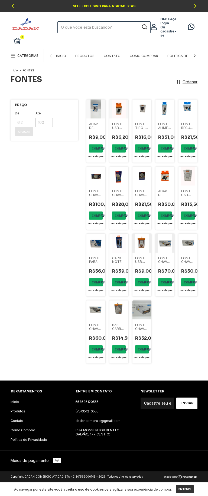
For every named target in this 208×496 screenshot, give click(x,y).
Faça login (168, 21)
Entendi (184, 489)
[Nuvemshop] (180, 477)
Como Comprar (144, 56)
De (17, 113)
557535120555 (87, 402)
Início (61, 56)
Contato (112, 56)
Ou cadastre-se (168, 31)
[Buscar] (144, 27)
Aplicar (24, 131)
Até (38, 113)
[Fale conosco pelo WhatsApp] (191, 28)
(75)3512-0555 (87, 411)
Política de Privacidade (29, 440)
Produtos (85, 56)
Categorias (27, 56)
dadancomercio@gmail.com (98, 421)
